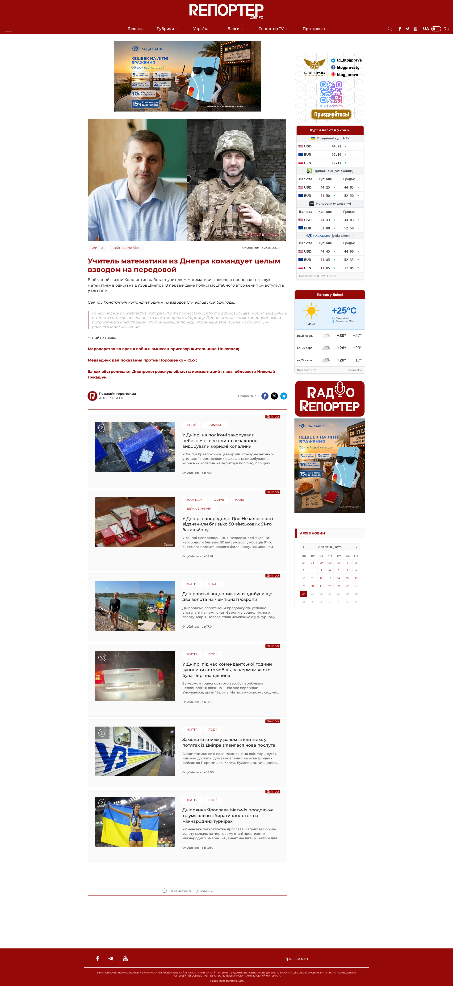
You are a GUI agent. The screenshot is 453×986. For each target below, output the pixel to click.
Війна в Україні (126, 248)
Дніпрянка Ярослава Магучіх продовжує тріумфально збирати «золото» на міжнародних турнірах (227, 815)
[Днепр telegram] (407, 29)
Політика (195, 500)
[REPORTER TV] (415, 29)
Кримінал (215, 425)
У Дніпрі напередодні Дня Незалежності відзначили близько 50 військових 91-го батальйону (227, 524)
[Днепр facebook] (400, 29)
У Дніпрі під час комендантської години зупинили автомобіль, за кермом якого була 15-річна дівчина (227, 670)
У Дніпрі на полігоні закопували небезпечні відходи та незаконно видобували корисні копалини (220, 440)
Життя (97, 248)
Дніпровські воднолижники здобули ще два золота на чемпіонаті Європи (227, 596)
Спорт (213, 584)
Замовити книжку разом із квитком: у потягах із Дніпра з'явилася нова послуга (228, 742)
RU (446, 29)
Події (191, 425)
